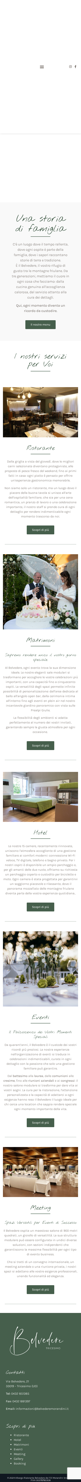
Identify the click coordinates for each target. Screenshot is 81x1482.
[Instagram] (70, 66)
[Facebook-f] (75, 66)
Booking (20, 1463)
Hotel (17, 1440)
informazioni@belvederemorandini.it (42, 1409)
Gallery (18, 1459)
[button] (42, 66)
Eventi (18, 1449)
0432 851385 (20, 1393)
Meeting (19, 1454)
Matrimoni (21, 1444)
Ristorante (21, 1435)
